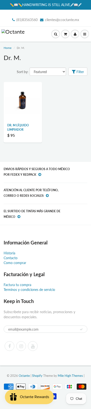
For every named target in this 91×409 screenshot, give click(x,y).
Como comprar (15, 263)
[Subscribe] (81, 329)
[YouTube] (33, 346)
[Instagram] (21, 346)
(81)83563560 (27, 20)
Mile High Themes (70, 376)
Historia (9, 253)
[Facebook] (9, 346)
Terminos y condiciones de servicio (29, 290)
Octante (24, 376)
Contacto (10, 258)
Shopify (37, 376)
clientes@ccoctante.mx (62, 20)
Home (7, 48)
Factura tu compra (17, 285)
